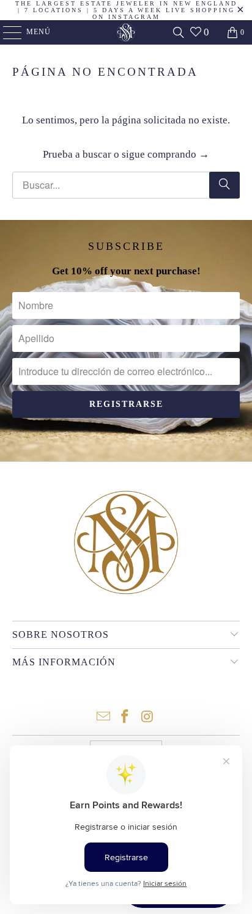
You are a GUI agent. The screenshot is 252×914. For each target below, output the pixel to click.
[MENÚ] (6, 32)
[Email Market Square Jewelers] (103, 717)
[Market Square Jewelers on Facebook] (125, 717)
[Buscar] (178, 32)
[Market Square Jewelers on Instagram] (147, 717)
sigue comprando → (165, 154)
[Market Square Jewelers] (126, 32)
